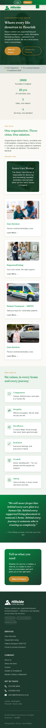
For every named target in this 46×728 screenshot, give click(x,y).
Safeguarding (9, 723)
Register (27, 2)
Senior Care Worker (23, 168)
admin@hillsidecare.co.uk (18, 695)
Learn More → (12, 233)
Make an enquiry (11, 51)
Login (17, 2)
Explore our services (30, 51)
